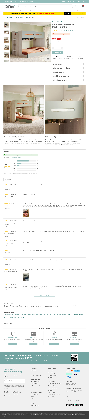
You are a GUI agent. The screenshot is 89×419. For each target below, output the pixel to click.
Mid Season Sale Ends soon (62, 34)
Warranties (50, 390)
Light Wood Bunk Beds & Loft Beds (61, 314)
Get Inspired (54, 344)
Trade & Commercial (66, 1)
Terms (5, 392)
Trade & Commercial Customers (38, 385)
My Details (33, 370)
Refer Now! (30, 1)
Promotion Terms (52, 388)
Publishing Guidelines (17, 157)
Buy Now (33, 344)
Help (83, 1)
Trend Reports (34, 394)
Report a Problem (52, 375)
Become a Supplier (35, 381)
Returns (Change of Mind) (54, 383)
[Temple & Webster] (10, 6)
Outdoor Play (21, 317)
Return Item (51, 377)
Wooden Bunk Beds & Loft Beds (11, 314)
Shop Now (13, 344)
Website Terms (51, 392)
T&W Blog (33, 401)
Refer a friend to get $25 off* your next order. (19, 1)
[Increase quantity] (62, 48)
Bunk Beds (23, 314)
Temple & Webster (57, 21)
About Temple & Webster (37, 392)
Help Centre (51, 370)
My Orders (33, 373)
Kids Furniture (12, 17)
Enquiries (33, 403)
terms (48, 361)
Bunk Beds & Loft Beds (22, 17)
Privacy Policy (7, 395)
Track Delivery (76, 1)
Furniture (5, 17)
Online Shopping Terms (54, 394)
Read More (74, 344)
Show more (44, 295)
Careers (32, 396)
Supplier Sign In (34, 383)
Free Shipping (51, 385)
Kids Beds (5, 317)
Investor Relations (35, 405)
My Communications (36, 375)
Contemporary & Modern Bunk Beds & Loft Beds (39, 314)
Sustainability (34, 398)
